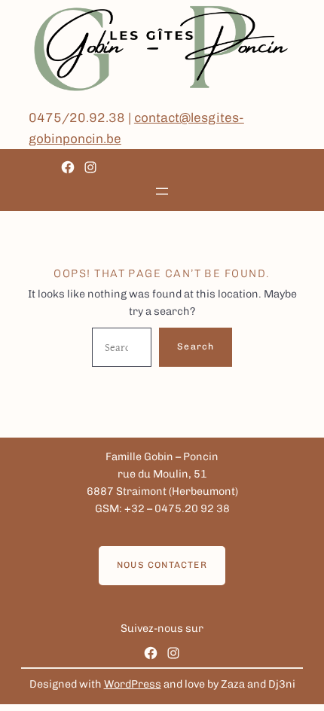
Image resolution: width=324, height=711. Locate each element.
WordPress (132, 684)
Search (195, 346)
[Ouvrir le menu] (162, 191)
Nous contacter (162, 565)
